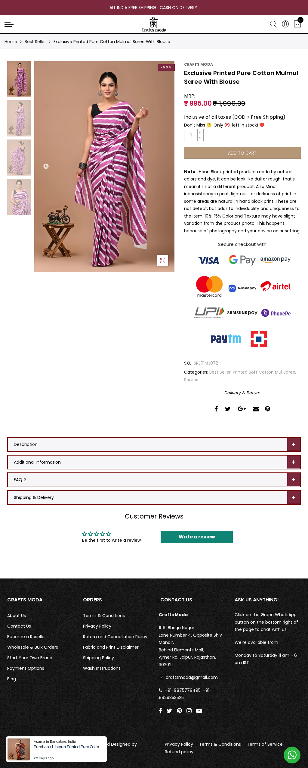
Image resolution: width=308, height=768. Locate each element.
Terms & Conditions (104, 616)
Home (11, 42)
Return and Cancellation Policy (115, 637)
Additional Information (37, 462)
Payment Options (25, 668)
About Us (16, 616)
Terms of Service (265, 744)
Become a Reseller (26, 637)
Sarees (191, 380)
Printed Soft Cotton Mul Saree (264, 372)
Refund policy (179, 752)
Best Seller (35, 42)
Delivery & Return (242, 393)
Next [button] (179, 167)
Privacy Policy (97, 626)
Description (26, 444)
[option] (104, 166)
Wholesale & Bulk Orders (32, 647)
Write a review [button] (197, 536)
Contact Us (19, 626)
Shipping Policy (98, 658)
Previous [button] (46, 167)
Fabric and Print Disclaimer (111, 647)
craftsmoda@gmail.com (192, 677)
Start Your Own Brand (29, 658)
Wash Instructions (102, 668)
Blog (11, 679)
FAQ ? (20, 480)
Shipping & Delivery (34, 497)
